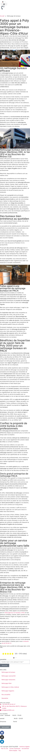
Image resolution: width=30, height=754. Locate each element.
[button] (4, 4)
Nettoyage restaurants (8, 679)
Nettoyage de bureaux (8, 672)
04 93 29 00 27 (6, 643)
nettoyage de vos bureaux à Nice (15, 612)
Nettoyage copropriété (9, 676)
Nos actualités (6, 694)
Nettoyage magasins (8, 691)
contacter (26, 641)
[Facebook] (2, 733)
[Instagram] (2, 737)
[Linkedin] (2, 742)
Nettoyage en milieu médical (10, 687)
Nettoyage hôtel (6, 683)
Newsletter (5, 698)
